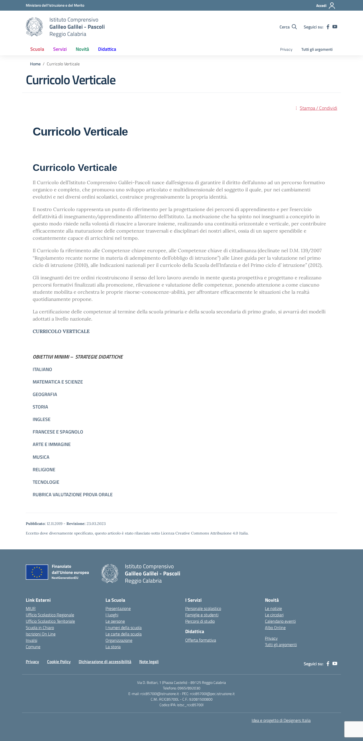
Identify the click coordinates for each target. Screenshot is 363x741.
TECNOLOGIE (46, 482)
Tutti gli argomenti (317, 49)
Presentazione (118, 608)
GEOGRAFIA (45, 394)
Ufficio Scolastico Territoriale (50, 621)
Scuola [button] (37, 49)
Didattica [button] (107, 49)
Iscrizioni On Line (41, 634)
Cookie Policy (59, 661)
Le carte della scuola (123, 634)
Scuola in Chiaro (40, 627)
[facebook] (328, 26)
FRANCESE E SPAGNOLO (58, 431)
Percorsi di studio (200, 621)
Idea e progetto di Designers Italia (281, 720)
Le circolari (274, 615)
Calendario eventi (280, 621)
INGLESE (41, 419)
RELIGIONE (44, 469)
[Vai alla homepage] (34, 26)
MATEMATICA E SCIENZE (58, 381)
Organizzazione (118, 640)
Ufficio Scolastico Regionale (50, 615)
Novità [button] (82, 49)
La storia (113, 646)
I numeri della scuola (123, 627)
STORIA (40, 406)
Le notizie (273, 608)
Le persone (115, 621)
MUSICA (41, 457)
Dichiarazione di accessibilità (105, 661)
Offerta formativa (200, 640)
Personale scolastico (203, 608)
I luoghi (111, 615)
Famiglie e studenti (201, 615)
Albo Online (275, 627)
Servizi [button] (60, 49)
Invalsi (31, 640)
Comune (33, 646)
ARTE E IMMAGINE (52, 444)
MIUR (31, 608)
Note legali (149, 661)
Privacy (286, 49)
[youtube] (334, 26)
